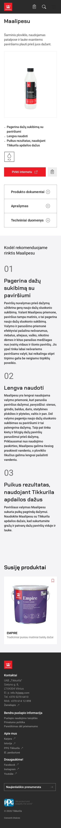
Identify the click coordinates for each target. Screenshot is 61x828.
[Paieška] (44, 7)
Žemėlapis (10, 705)
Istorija (8, 743)
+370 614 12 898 (21, 701)
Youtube (8, 773)
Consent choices (12, 818)
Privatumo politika (14, 722)
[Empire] (31, 610)
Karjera (8, 738)
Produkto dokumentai (28, 192)
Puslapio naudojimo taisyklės (21, 718)
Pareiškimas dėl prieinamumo (21, 726)
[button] (34, 6)
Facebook (9, 764)
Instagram (10, 769)
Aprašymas (19, 206)
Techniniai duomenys (27, 220)
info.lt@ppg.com (20, 692)
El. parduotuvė (12, 752)
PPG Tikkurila (12, 748)
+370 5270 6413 (18, 696)
